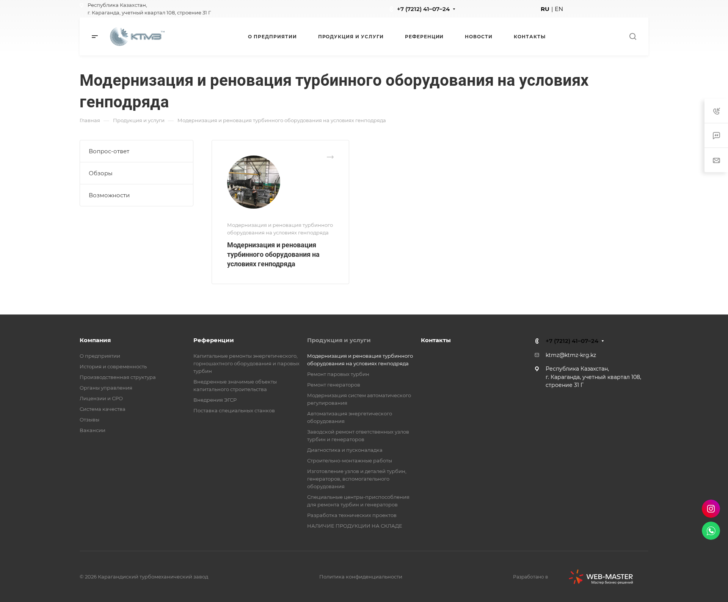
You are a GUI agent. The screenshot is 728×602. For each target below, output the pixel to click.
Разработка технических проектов (352, 515)
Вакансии (92, 430)
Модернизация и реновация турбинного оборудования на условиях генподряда (273, 254)
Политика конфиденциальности (360, 577)
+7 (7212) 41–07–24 (423, 9)
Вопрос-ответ (109, 151)
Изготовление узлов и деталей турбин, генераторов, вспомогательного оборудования (356, 478)
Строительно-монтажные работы (349, 460)
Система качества (103, 409)
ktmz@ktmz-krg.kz (571, 355)
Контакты (436, 340)
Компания (95, 340)
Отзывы (89, 420)
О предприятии (100, 356)
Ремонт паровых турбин (338, 374)
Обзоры (101, 173)
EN (559, 9)
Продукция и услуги (339, 340)
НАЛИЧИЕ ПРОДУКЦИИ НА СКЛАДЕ (354, 526)
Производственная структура (118, 377)
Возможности (109, 195)
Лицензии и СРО (101, 398)
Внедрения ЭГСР (215, 400)
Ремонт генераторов (333, 385)
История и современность (113, 366)
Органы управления (106, 388)
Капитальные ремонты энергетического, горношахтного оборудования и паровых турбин (246, 363)
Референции (213, 340)
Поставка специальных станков (234, 410)
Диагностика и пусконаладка (345, 450)
